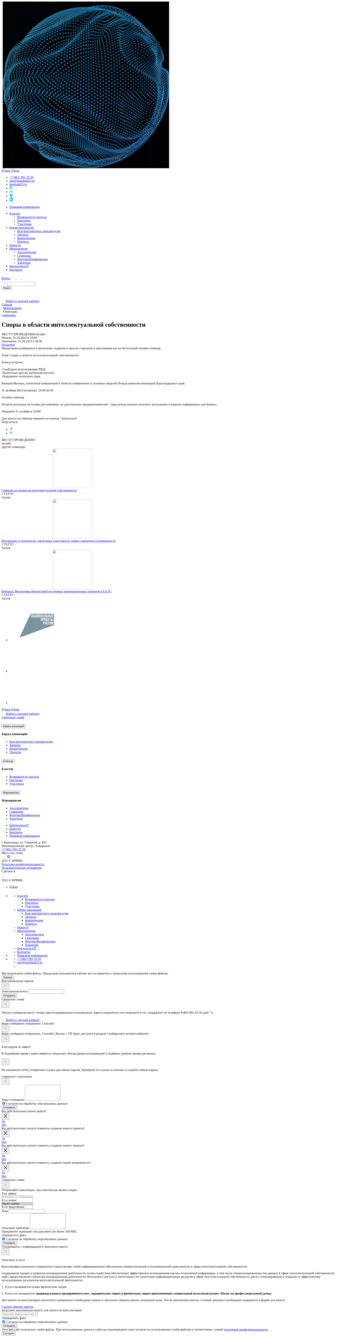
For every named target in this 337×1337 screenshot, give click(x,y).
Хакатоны (24, 262)
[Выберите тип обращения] (17, 1197)
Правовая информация (24, 207)
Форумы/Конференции (32, 259)
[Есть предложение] (17, 1207)
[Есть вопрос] (17, 1200)
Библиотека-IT (19, 266)
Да (3, 1121)
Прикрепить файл (14, 1235)
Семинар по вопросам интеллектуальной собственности (39, 490)
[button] (4, 293)
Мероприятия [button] (18, 248)
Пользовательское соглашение (22, 867)
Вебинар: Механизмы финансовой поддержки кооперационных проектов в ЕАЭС (57, 591)
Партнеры (24, 220)
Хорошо (7, 977)
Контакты (15, 269)
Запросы (22, 234)
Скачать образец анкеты (18, 1306)
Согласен (8, 1333)
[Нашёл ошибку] (17, 1203)
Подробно (8, 344)
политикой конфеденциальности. (246, 1329)
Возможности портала (32, 217)
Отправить (9, 995)
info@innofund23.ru (22, 180)
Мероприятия (11, 792)
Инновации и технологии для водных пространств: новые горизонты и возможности (59, 540)
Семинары (24, 255)
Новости (15, 245)
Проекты (23, 241)
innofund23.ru (18, 184)
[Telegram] (10, 429)
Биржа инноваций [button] (21, 227)
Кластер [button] (14, 213)
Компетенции (26, 238)
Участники (24, 224)
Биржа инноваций (13, 726)
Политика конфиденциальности (23, 864)
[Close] (5, 986)
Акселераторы (26, 252)
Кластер (8, 761)
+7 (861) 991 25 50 (21, 177)
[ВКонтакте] (10, 433)
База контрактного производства (39, 231)
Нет (4, 1124)
